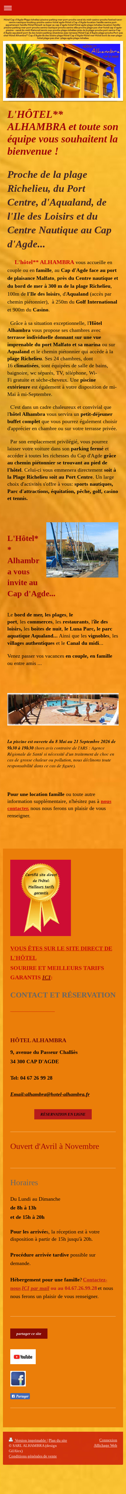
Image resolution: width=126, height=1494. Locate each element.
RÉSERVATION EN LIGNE (63, 1114)
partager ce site (28, 1333)
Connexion (108, 1440)
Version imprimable (30, 1440)
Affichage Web (105, 1445)
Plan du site (58, 1440)
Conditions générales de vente (33, 1456)
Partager (22, 1396)
